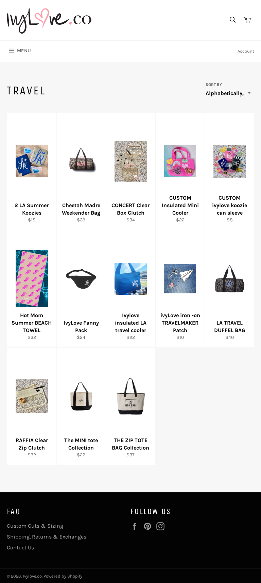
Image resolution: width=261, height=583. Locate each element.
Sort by (214, 84)
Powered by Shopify (63, 576)
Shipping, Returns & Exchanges (46, 536)
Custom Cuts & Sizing (35, 526)
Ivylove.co (32, 576)
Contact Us (20, 547)
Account (246, 51)
